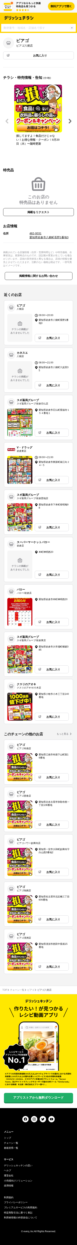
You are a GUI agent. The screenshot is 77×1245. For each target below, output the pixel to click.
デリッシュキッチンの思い (18, 1165)
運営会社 (8, 1175)
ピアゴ (30, 990)
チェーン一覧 (17, 990)
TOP (4, 990)
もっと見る (63, 733)
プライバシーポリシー (16, 1202)
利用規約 (8, 1197)
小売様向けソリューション (18, 1180)
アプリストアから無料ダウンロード (38, 1097)
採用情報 (8, 1185)
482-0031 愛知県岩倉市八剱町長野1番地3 (49, 235)
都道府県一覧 (11, 1148)
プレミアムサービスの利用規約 (20, 1207)
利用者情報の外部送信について (20, 1217)
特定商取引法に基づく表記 (18, 1212)
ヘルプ (7, 1170)
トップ (7, 1137)
